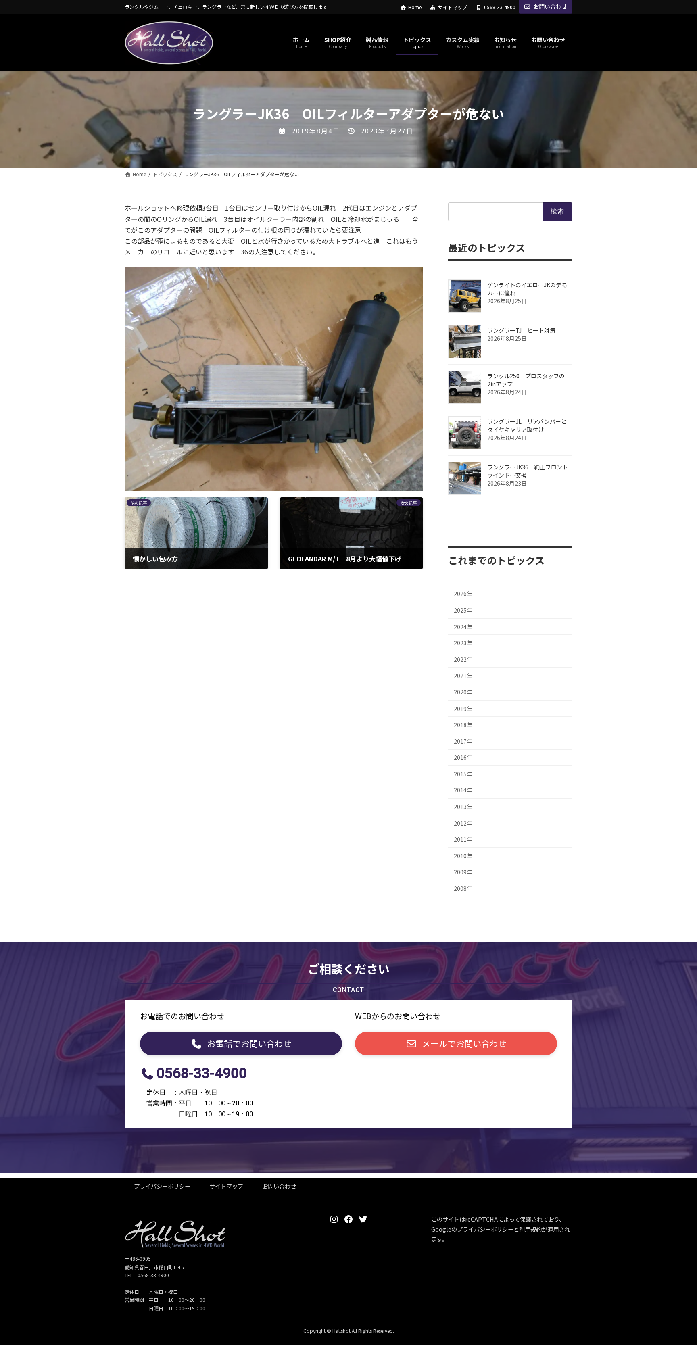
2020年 (463, 692)
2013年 (463, 807)
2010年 (463, 856)
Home (415, 7)
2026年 (463, 594)
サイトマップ (452, 7)
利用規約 (530, 1229)
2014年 (463, 790)
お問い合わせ (550, 6)
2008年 (463, 888)
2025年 (463, 610)
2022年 (463, 659)
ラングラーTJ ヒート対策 (524, 330)
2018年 (463, 725)
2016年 (463, 758)
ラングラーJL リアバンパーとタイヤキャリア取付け (527, 425)
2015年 (463, 774)
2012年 (463, 823)
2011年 (463, 840)
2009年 (463, 872)
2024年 (463, 627)
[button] (241, 1043)
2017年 (463, 741)
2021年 (463, 676)
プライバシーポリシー (162, 1186)
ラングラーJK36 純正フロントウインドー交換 (527, 471)
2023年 (463, 643)
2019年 (463, 709)
